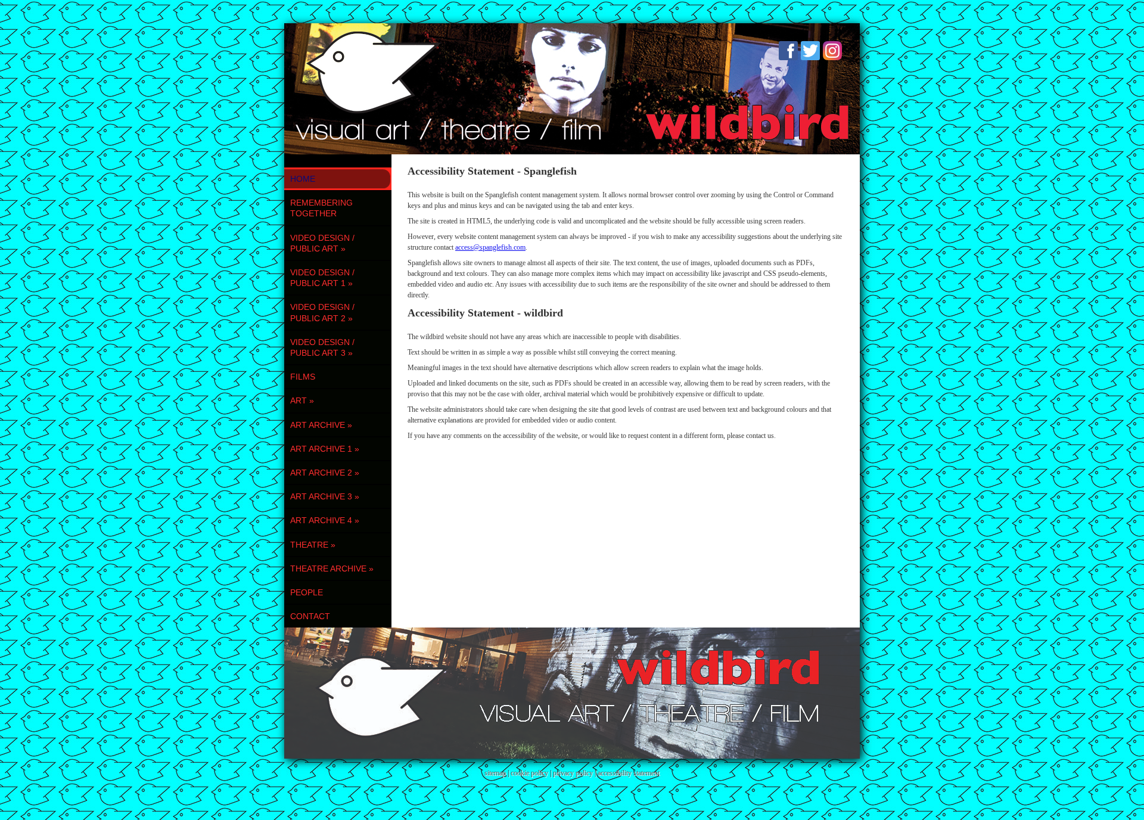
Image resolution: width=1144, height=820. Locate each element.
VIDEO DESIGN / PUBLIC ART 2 (322, 312)
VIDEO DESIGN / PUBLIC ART (322, 243)
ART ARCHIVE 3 (324, 496)
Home (302, 179)
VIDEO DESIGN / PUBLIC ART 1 (322, 278)
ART (302, 400)
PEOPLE (306, 592)
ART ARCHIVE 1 (324, 449)
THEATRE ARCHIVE (332, 568)
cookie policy (529, 773)
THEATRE (312, 544)
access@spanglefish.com (490, 247)
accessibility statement (629, 773)
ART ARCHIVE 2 (324, 472)
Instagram (832, 50)
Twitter (810, 50)
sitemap (495, 773)
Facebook (788, 50)
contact (310, 616)
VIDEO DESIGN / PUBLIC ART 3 (322, 347)
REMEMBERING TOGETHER (321, 208)
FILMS (302, 376)
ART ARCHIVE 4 (324, 520)
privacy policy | (575, 773)
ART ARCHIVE (321, 425)
